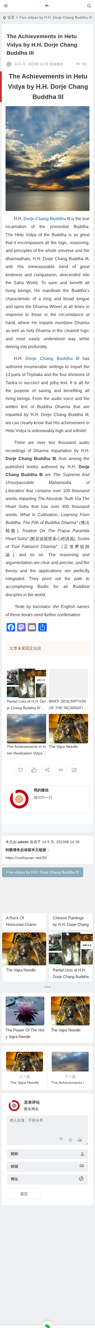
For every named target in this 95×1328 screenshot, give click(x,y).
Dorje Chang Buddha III (46, 218)
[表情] (70, 1140)
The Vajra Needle (63, 746)
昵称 (14, 1154)
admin (23, 842)
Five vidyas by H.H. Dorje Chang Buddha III (56, 17)
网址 (14, 1179)
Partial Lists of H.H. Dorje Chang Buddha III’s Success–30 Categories (26, 708)
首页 (11, 17)
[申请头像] (83, 1104)
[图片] (79, 1140)
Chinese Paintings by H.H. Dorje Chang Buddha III (71, 924)
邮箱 (14, 1166)
